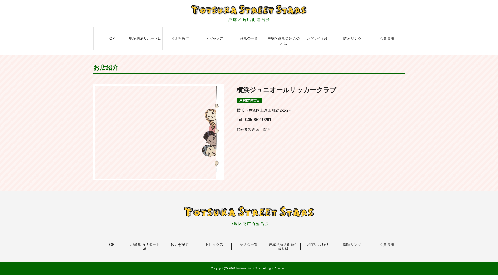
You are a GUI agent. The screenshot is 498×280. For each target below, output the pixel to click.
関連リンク (352, 38)
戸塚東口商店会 (249, 100)
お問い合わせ (318, 38)
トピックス (214, 38)
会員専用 (387, 38)
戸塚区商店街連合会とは (283, 41)
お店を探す (180, 38)
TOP (111, 38)
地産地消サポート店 (145, 38)
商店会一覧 (249, 38)
